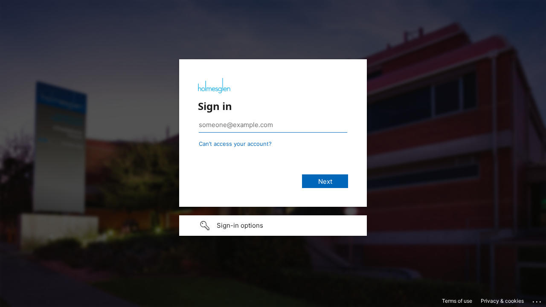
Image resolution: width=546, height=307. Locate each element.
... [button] (537, 299)
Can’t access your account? (235, 143)
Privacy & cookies (502, 301)
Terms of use (457, 301)
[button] (273, 225)
